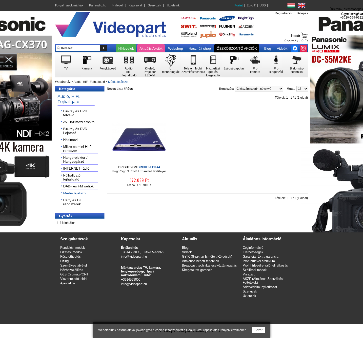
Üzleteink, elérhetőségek (346, 9)
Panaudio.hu (97, 5)
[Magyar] (291, 5)
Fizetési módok (71, 252)
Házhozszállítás (71, 270)
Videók (282, 48)
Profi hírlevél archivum (259, 261)
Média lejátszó (118, 82)
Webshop (175, 48)
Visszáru (249, 274)
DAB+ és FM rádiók (78, 186)
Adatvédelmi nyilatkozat (260, 287)
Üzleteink (173, 5)
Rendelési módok (72, 247)
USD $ (264, 5)
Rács (129, 88)
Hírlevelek (126, 48)
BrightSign (68, 223)
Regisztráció (283, 13)
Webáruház (63, 82)
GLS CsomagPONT (74, 274)
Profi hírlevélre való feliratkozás (265, 265)
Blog (267, 48)
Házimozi (70, 140)
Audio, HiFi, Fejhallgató (89, 82)
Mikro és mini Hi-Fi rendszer (77, 149)
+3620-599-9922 (351, 17)
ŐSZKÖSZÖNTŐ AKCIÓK (237, 48)
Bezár (258, 330)
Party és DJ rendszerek (72, 202)
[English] (301, 5)
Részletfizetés (70, 256)
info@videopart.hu (134, 256)
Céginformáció (253, 247)
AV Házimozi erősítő (79, 122)
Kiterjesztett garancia (197, 270)
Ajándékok (67, 283)
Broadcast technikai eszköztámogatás (209, 265)
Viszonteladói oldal (73, 279)
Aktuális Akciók (151, 48)
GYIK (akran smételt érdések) (207, 256)
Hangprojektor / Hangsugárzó (75, 159)
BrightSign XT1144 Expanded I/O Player (139, 169)
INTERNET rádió (76, 168)
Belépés (302, 13)
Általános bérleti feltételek (200, 261)
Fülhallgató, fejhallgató (72, 177)
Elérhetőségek (253, 252)
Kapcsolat (135, 5)
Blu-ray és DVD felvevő (75, 113)
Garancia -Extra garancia (260, 256)
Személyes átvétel (73, 265)
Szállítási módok (255, 270)
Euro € (251, 5)
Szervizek (154, 5)
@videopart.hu (136, 284)
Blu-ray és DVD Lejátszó (75, 131)
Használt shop (200, 48)
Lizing (64, 261)
